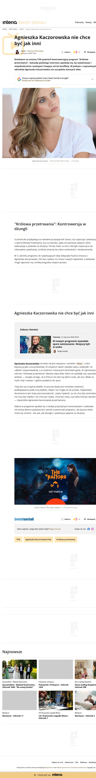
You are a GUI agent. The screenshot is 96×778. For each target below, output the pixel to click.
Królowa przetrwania (66, 539)
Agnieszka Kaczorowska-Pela (38, 539)
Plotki (22, 29)
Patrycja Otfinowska (35, 51)
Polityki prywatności (63, 767)
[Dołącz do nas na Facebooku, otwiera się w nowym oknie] (88, 529)
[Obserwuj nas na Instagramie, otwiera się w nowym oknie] (92, 529)
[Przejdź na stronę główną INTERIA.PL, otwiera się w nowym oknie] (10, 22)
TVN (18, 539)
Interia (4, 29)
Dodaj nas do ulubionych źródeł (45, 80)
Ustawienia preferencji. (78, 767)
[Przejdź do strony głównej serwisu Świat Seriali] (32, 22)
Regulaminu (49, 767)
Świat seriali (13, 29)
